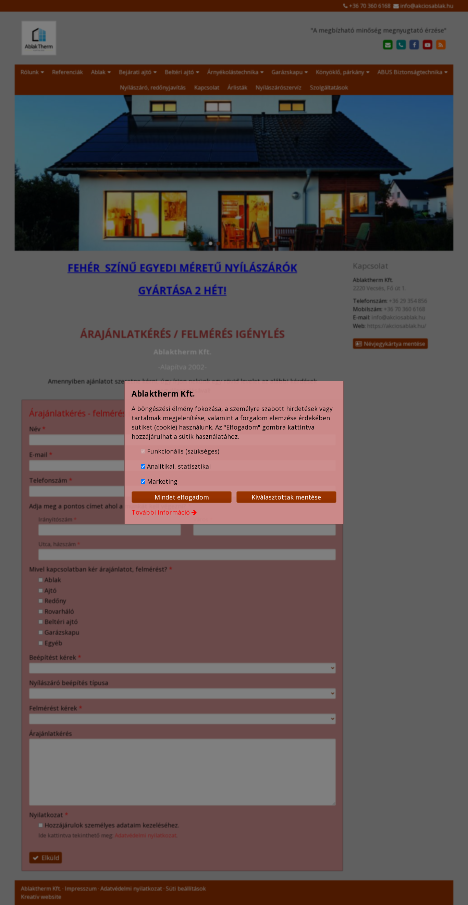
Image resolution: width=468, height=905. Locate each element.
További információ (161, 512)
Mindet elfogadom (182, 497)
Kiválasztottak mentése (286, 497)
